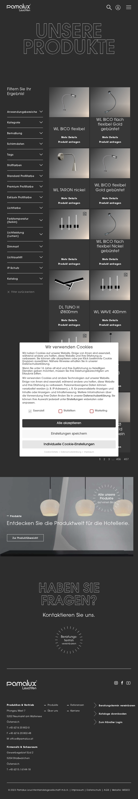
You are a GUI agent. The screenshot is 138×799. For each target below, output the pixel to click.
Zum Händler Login (110, 722)
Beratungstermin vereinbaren (115, 705)
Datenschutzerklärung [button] (71, 452)
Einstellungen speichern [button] (69, 433)
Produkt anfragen (69, 142)
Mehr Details (69, 137)
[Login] (118, 6)
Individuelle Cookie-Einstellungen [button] (69, 444)
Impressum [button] (89, 452)
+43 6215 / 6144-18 (20, 770)
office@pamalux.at (21, 739)
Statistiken (69, 410)
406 (118, 459)
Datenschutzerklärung (97, 396)
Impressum (78, 790)
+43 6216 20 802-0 (19, 728)
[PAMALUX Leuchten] (19, 7)
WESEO (126, 790)
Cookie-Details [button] (51, 452)
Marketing (101, 410)
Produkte (53, 705)
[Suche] (109, 7)
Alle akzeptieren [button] (69, 423)
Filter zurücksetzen (22, 292)
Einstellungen (75, 399)
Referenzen (77, 705)
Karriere (75, 711)
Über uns (53, 711)
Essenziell (38, 410)
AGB (106, 790)
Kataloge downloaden (112, 713)
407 (126, 459)
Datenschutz (94, 790)
